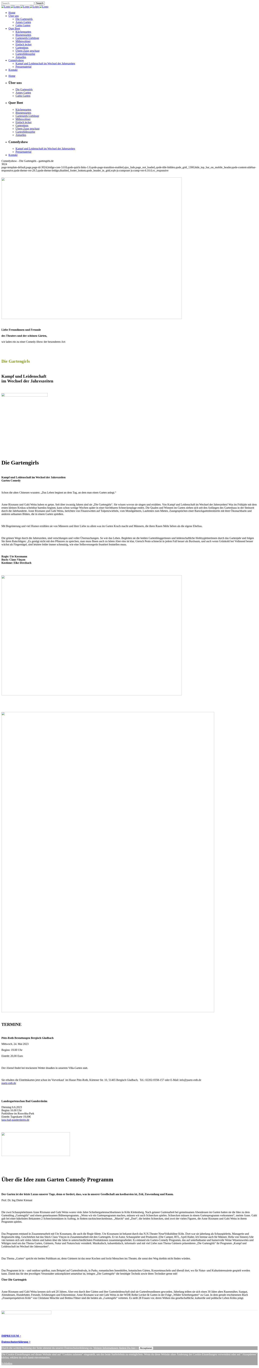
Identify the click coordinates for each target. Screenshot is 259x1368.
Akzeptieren (146, 1348)
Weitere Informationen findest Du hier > (115, 1347)
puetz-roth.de (8, 1083)
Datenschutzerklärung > (15, 1341)
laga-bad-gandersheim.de (15, 1119)
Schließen (6, 1363)
